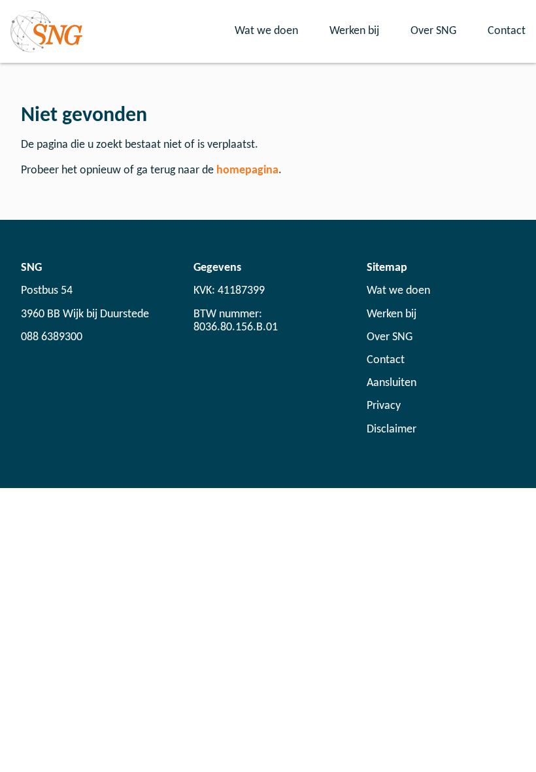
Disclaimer (391, 429)
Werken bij (354, 31)
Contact (507, 31)
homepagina (247, 170)
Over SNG (433, 31)
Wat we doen (266, 31)
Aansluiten (391, 383)
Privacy (384, 406)
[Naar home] (46, 31)
